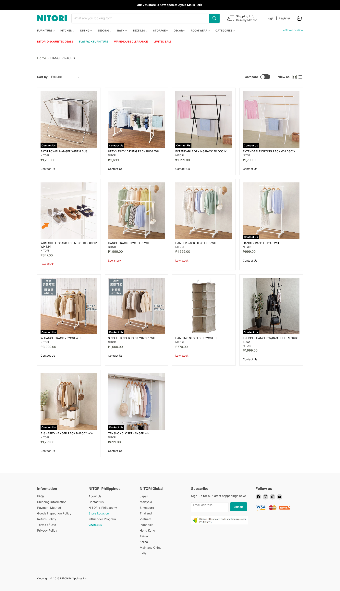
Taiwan (145, 536)
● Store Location (293, 30)
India (143, 553)
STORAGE (159, 30)
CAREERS (95, 525)
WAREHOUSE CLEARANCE (131, 41)
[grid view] (294, 77)
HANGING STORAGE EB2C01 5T (196, 338)
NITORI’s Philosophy (103, 508)
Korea (144, 542)
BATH (121, 30)
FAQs (40, 496)
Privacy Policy (47, 530)
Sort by (42, 77)
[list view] (300, 77)
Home (41, 58)
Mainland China (150, 547)
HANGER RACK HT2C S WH (261, 243)
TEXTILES (139, 30)
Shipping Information (52, 502)
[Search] (214, 18)
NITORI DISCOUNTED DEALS (55, 41)
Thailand (146, 513)
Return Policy (46, 519)
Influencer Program (102, 519)
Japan (144, 496)
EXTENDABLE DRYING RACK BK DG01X (201, 151)
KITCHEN (66, 30)
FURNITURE (45, 30)
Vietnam (145, 519)
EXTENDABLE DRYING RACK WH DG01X (269, 151)
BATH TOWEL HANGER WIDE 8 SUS (64, 151)
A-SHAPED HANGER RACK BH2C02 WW (67, 433)
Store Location (99, 513)
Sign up (239, 506)
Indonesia (146, 525)
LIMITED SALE (162, 41)
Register (284, 18)
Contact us (96, 502)
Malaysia (146, 502)
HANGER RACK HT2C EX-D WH (128, 243)
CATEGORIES (224, 30)
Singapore (147, 508)
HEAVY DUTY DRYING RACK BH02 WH (133, 151)
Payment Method (49, 508)
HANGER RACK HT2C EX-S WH (195, 243)
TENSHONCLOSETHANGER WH (128, 433)
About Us (95, 496)
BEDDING (104, 30)
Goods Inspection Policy (54, 513)
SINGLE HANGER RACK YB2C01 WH (131, 338)
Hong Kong (147, 530)
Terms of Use (46, 525)
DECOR (178, 30)
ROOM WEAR (199, 30)
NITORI (45, 155)
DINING (85, 30)
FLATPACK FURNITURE (93, 41)
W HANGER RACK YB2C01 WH (60, 338)
